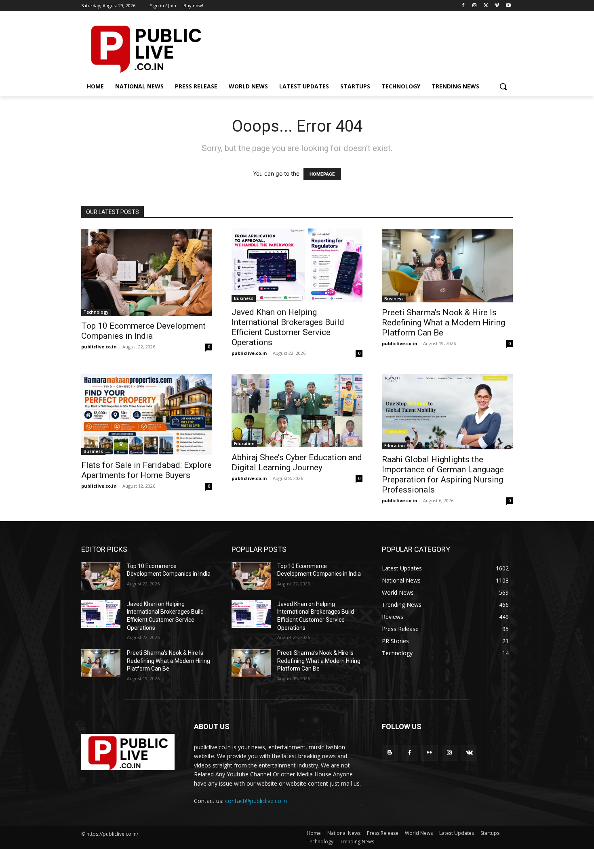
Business (243, 298)
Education (244, 444)
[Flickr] (429, 753)
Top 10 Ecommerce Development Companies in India (143, 331)
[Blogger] (390, 753)
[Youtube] (508, 5)
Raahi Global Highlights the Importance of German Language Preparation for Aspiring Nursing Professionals (443, 475)
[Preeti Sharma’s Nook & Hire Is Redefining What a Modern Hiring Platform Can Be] (447, 265)
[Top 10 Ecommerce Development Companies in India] (146, 272)
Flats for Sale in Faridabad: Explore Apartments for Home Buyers (146, 470)
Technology (96, 312)
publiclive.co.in (99, 347)
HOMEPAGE (322, 174)
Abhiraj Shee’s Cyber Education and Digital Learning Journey (297, 462)
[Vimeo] (496, 5)
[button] (503, 86)
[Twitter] (486, 5)
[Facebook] (463, 5)
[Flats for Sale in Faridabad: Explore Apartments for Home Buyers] (146, 414)
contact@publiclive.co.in (256, 801)
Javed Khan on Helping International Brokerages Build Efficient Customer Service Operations (288, 327)
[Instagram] (474, 5)
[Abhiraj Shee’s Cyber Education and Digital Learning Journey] (297, 410)
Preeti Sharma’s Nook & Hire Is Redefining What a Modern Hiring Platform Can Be (443, 323)
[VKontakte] (469, 753)
